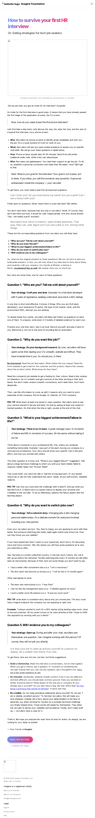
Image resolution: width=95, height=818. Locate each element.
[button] (10, 4)
